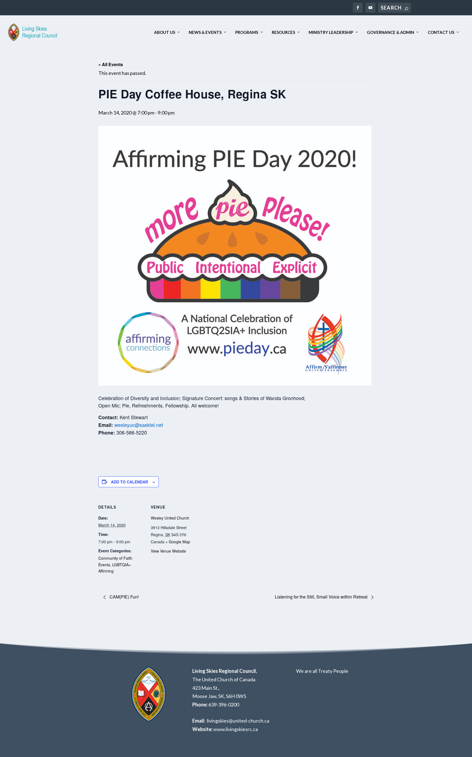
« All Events (110, 64)
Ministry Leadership (331, 32)
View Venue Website (168, 551)
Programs (246, 32)
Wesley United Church (170, 518)
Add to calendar (129, 482)
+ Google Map (178, 541)
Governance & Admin (390, 32)
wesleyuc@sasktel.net (138, 424)
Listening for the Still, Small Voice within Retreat (321, 597)
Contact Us (441, 32)
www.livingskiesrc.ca (235, 729)
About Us (164, 32)
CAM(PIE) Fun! (123, 597)
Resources (283, 32)
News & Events (205, 32)
